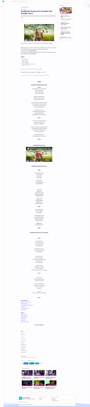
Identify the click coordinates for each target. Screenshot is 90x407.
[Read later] (22, 20)
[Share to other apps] (41, 363)
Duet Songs (23, 306)
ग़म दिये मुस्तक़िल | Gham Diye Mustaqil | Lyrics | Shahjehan (27, 378)
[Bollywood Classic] (64, 22)
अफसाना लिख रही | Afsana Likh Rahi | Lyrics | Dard (39, 378)
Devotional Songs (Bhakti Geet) (27, 305)
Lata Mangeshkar (24, 315)
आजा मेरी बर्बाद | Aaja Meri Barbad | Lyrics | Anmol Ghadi (51, 378)
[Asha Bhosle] (64, 26)
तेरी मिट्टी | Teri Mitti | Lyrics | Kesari (65, 17)
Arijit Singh (23, 320)
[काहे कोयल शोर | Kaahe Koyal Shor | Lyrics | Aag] (27, 383)
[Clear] (26, 1)
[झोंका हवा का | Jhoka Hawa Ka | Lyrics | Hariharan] (39, 383)
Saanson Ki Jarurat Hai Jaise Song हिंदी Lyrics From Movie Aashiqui (65, 33)
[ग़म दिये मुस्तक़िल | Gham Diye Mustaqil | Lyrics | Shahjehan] (27, 373)
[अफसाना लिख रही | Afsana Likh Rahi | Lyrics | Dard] (39, 373)
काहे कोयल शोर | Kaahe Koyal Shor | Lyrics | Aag (27, 388)
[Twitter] (23, 401)
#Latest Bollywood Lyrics (30, 360)
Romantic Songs (24, 303)
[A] (61, 26)
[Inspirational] (65, 15)
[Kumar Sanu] (68, 31)
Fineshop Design (39, 404)
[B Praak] (62, 15)
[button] (88, 1)
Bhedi (40, 69)
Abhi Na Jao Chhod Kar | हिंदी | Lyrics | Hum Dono (66, 28)
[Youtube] (26, 401)
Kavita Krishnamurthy (25, 321)
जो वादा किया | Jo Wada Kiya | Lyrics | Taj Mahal (65, 24)
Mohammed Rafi (24, 317)
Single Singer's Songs (25, 308)
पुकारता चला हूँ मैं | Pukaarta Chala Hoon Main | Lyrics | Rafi (51, 388)
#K (25, 360)
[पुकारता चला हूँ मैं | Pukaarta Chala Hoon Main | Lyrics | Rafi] (51, 383)
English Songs (23, 309)
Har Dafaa (43, 72)
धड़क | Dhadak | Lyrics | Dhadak (66, 37)
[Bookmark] (86, 1)
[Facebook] (20, 401)
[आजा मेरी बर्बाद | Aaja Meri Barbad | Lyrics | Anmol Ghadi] (51, 373)
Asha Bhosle (23, 318)
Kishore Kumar (23, 314)
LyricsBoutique (23, 404)
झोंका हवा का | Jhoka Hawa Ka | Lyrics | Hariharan (38, 388)
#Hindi (22, 360)
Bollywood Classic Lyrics (25, 302)
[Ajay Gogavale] (63, 36)
